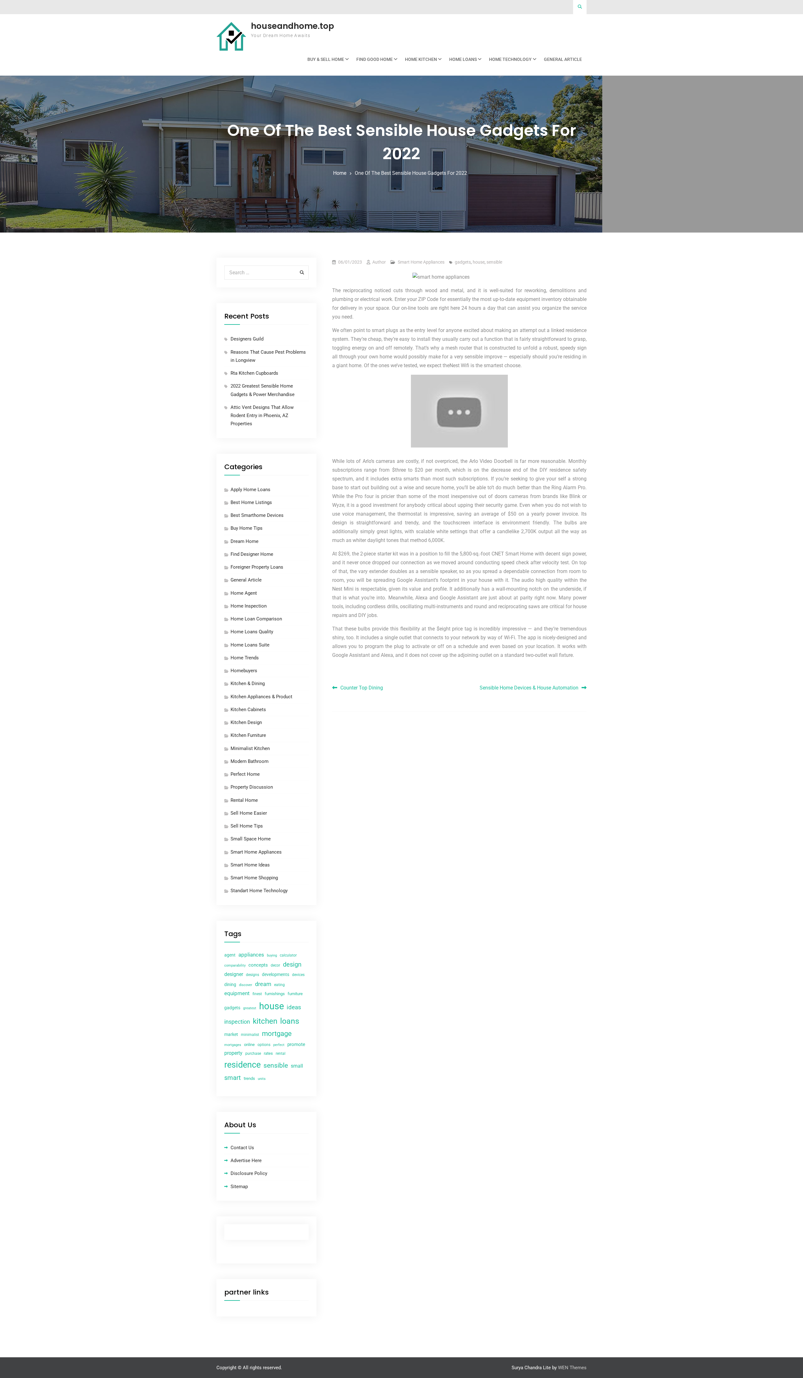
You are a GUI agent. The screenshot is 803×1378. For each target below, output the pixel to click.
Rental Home (244, 800)
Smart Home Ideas (250, 865)
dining (230, 984)
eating (279, 985)
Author (379, 262)
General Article (563, 59)
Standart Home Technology (259, 890)
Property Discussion (252, 787)
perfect (279, 1045)
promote (296, 1044)
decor (275, 965)
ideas (294, 1007)
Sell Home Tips (247, 826)
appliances (251, 955)
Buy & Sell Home (325, 59)
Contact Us (242, 1147)
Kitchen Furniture (248, 735)
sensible (494, 262)
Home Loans (463, 59)
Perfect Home (245, 774)
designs (252, 975)
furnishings (275, 993)
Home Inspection (249, 606)
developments (275, 974)
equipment (237, 993)
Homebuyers (244, 670)
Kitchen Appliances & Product (261, 697)
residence (242, 1065)
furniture (295, 993)
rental (280, 1053)
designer (233, 974)
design (292, 964)
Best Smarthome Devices (257, 515)
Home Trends (245, 658)
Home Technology (510, 59)
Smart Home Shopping (254, 878)
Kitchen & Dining (248, 683)
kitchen (265, 1021)
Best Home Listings (251, 502)
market (231, 1034)
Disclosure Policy (249, 1173)
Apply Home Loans (250, 489)
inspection (237, 1022)
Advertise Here (246, 1160)
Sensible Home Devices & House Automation (529, 688)
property (233, 1053)
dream (263, 984)
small (297, 1066)
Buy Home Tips (247, 528)
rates (268, 1053)
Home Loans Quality (252, 632)
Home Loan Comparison (256, 619)
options (264, 1045)
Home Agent (244, 593)
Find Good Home (374, 59)
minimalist (250, 1034)
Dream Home (244, 541)
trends (249, 1078)
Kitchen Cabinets (248, 709)
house (479, 262)
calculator (288, 955)
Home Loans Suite (250, 645)
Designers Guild (247, 339)
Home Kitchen (421, 59)
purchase (253, 1053)
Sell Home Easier (249, 813)
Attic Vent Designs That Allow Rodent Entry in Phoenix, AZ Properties (262, 416)
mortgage (277, 1034)
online (249, 1044)
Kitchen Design (246, 722)
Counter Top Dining (361, 688)
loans (289, 1021)
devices (298, 975)
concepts (258, 965)
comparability (235, 965)
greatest (249, 1008)
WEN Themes (572, 1367)
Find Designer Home (252, 554)
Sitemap (239, 1186)
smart (232, 1077)
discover (245, 985)
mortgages (232, 1045)
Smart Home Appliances (421, 262)
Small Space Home (251, 839)
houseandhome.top (292, 26)
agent (230, 954)
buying (272, 955)
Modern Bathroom (250, 761)
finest (257, 994)
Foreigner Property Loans (257, 567)
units (262, 1079)
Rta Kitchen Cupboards (254, 373)
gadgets (463, 262)
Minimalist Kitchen (250, 748)
